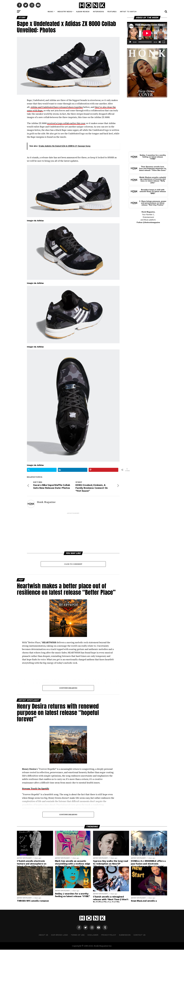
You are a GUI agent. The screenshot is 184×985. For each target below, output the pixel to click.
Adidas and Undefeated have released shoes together (57, 107)
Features (111, 12)
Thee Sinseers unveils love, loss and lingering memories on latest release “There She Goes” (152, 168)
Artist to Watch (128, 12)
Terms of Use (77, 935)
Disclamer (92, 935)
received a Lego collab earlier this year (66, 123)
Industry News (64, 12)
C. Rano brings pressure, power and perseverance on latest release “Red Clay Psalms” (152, 203)
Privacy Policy (108, 935)
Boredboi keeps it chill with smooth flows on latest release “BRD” (153, 191)
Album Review (82, 12)
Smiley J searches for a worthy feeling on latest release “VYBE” (153, 157)
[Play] (130, 42)
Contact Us (139, 935)
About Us (43, 935)
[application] (147, 33)
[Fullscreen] (164, 42)
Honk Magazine (46, 502)
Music (50, 12)
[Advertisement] (73, 531)
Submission (125, 935)
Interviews (98, 12)
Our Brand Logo (59, 935)
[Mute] (160, 42)
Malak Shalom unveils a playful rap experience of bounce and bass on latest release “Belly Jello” (152, 180)
